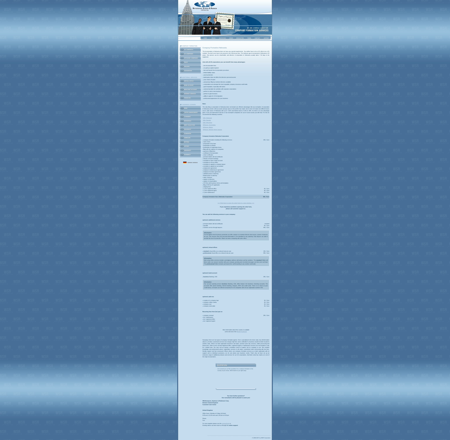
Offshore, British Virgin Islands (212, 129)
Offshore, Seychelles (209, 125)
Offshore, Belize (208, 127)
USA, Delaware (207, 118)
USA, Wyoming (207, 122)
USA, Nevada (207, 120)
